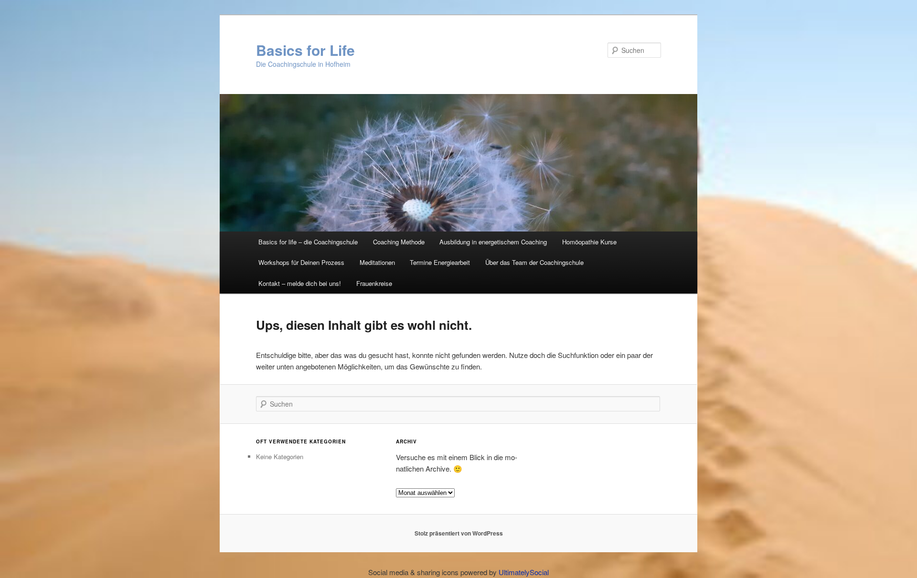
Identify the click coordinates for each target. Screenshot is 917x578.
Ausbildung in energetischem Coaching (493, 241)
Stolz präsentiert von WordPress (459, 533)
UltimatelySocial (524, 572)
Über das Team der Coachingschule (534, 262)
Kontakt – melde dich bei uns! (299, 283)
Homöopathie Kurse (589, 241)
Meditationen (377, 262)
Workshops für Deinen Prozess (301, 262)
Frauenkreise (374, 283)
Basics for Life (305, 50)
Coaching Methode (399, 241)
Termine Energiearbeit (440, 262)
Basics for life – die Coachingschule (308, 241)
